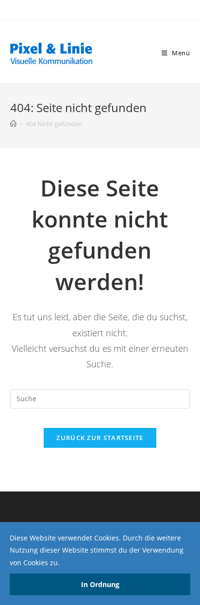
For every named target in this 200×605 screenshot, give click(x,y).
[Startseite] (13, 123)
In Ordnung (100, 584)
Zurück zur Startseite (99, 437)
